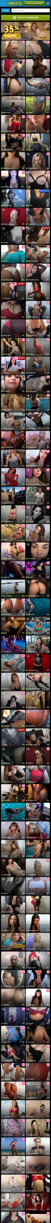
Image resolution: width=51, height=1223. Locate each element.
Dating (5, 10)
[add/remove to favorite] (3, 42)
